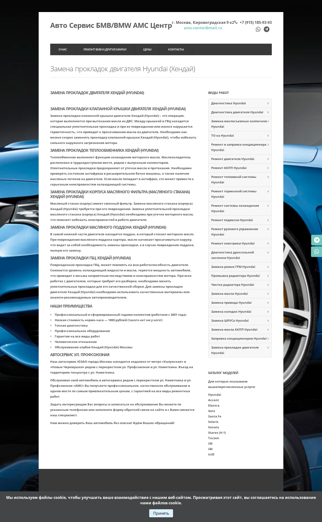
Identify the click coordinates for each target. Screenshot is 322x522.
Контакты (176, 49)
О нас (62, 49)
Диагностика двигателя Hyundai (237, 112)
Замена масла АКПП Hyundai (234, 329)
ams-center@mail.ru (203, 27)
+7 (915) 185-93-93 (256, 22)
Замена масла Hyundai (229, 293)
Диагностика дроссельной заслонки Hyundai (232, 255)
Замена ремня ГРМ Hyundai (233, 267)
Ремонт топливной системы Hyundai (233, 179)
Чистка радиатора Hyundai (232, 284)
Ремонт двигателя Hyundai (232, 159)
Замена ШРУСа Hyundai (230, 320)
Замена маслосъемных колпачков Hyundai (239, 124)
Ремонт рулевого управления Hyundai (234, 231)
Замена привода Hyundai (231, 302)
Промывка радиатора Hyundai (235, 276)
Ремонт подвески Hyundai (232, 220)
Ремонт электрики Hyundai (233, 243)
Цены (147, 49)
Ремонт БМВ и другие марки (104, 49)
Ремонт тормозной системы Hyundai (233, 194)
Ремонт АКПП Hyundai (229, 168)
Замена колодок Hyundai (231, 311)
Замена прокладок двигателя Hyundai (235, 350)
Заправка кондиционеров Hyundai (239, 338)
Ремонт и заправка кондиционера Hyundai (238, 147)
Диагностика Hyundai (228, 103)
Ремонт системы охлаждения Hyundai (235, 208)
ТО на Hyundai (222, 135)
